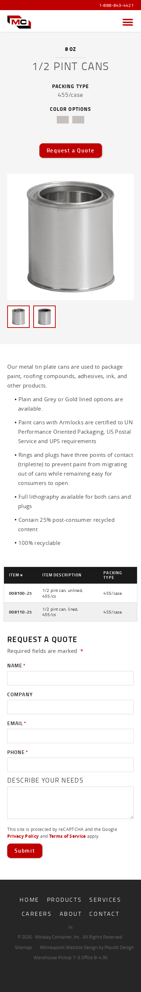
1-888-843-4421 (116, 5)
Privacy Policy (23, 836)
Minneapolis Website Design (69, 947)
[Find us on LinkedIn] (70, 927)
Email (16, 723)
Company (20, 694)
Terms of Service (67, 836)
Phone (17, 752)
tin (63, 120)
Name (16, 665)
